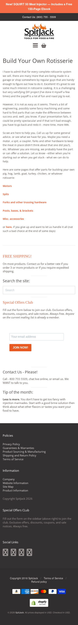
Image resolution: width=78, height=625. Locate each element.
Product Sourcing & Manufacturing (24, 451)
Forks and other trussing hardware (24, 202)
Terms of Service (13, 459)
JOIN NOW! (20, 347)
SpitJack (19, 612)
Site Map (8, 486)
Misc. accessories (13, 219)
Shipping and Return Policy (19, 455)
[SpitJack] (39, 31)
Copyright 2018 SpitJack (24, 578)
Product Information (15, 490)
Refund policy (39, 581)
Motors (7, 186)
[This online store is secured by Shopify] (39, 606)
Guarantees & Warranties (18, 448)
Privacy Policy (11, 444)
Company (9, 479)
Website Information (15, 483)
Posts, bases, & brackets (18, 210)
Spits (6, 194)
